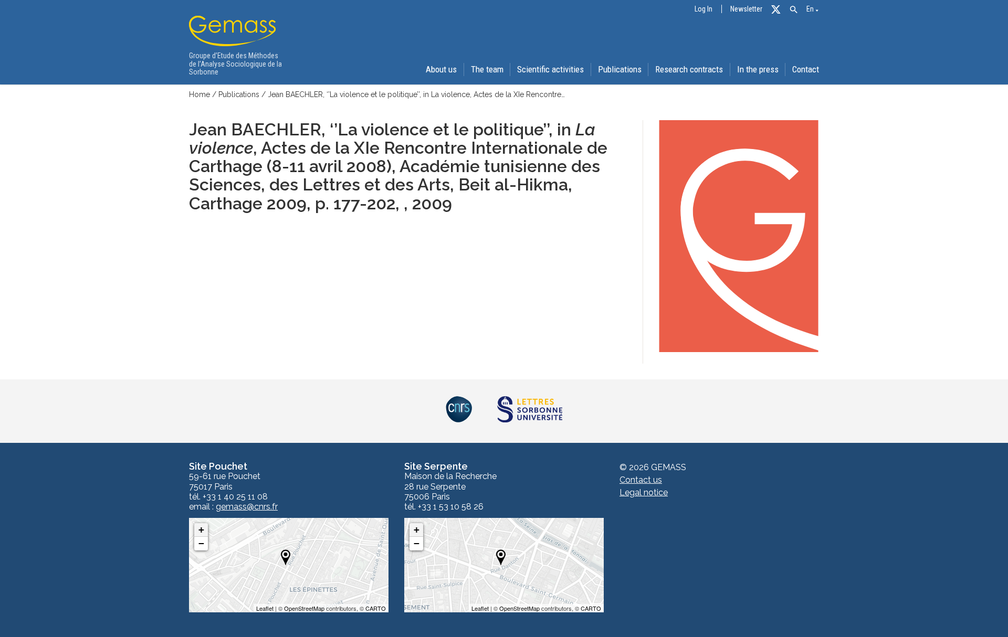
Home (199, 94)
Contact (805, 69)
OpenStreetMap (304, 608)
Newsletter (746, 9)
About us (441, 69)
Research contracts (689, 69)
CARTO (375, 608)
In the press (758, 69)
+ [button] (201, 529)
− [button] (201, 543)
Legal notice (644, 492)
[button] (793, 9)
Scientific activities (550, 69)
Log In (703, 9)
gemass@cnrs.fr (247, 507)
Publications (620, 69)
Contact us (641, 480)
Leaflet (265, 608)
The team (487, 69)
